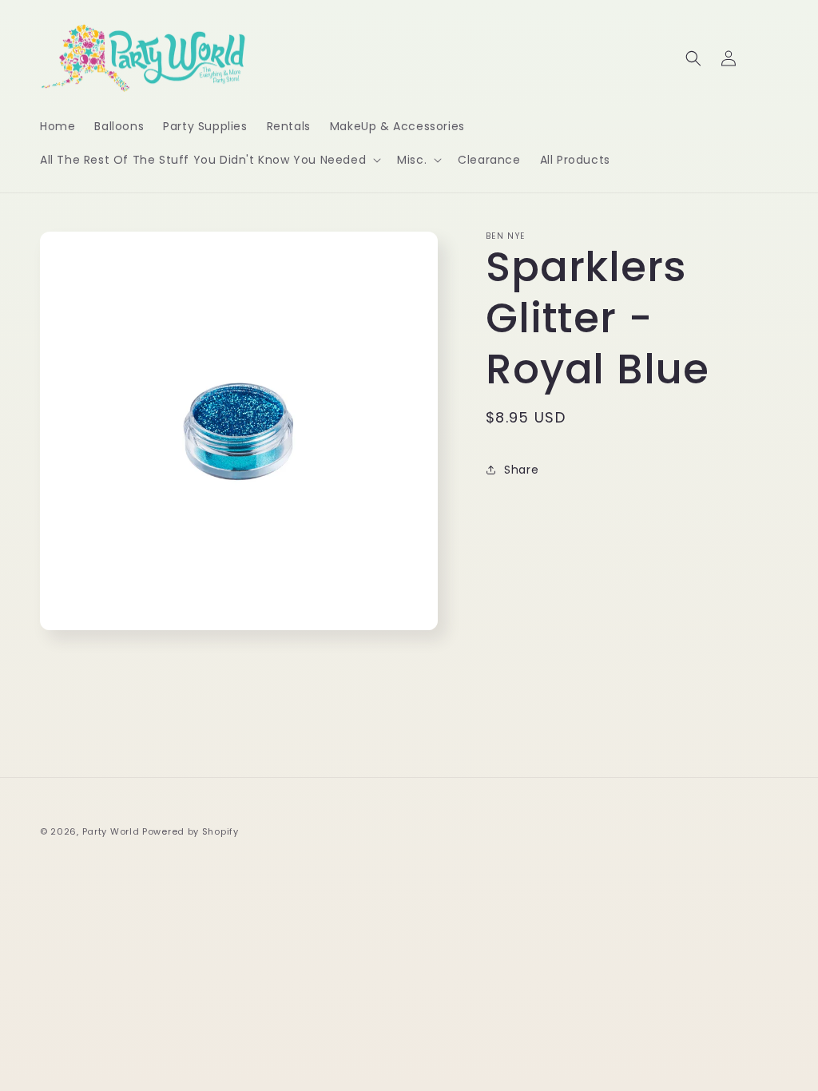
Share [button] (521, 470)
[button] (208, 160)
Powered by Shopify (190, 831)
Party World (111, 831)
